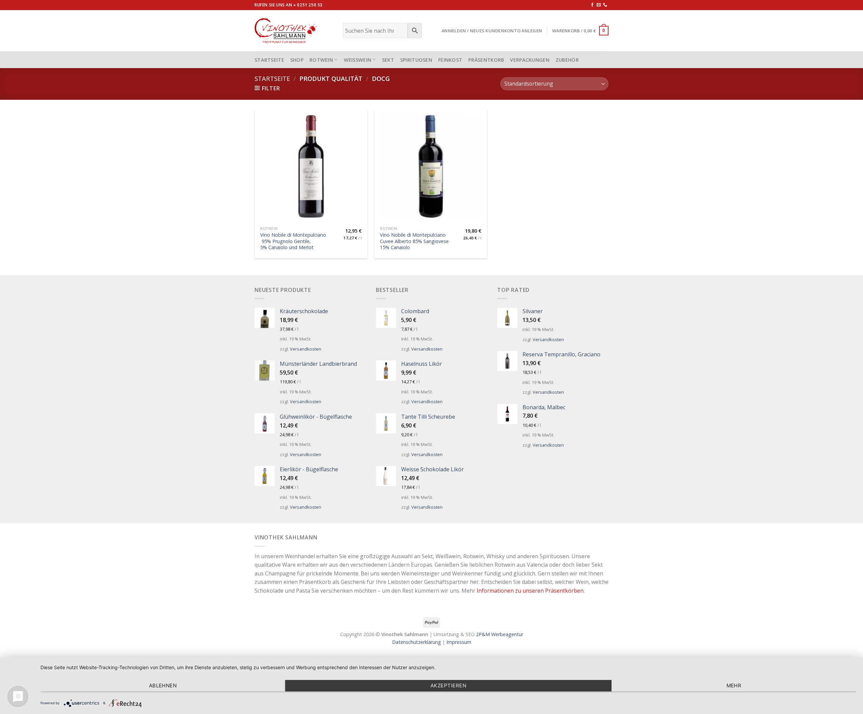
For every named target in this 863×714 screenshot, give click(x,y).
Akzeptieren (448, 685)
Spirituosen (416, 60)
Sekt (388, 60)
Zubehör (567, 60)
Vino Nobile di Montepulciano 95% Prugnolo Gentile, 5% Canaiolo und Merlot (293, 241)
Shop (296, 60)
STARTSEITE (269, 60)
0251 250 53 (310, 5)
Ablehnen (163, 685)
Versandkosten (305, 349)
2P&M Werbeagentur (499, 634)
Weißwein (357, 60)
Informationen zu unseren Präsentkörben (530, 590)
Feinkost (450, 60)
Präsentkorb (486, 60)
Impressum (458, 642)
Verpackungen (529, 60)
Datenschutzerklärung (416, 642)
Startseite (272, 78)
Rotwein (321, 60)
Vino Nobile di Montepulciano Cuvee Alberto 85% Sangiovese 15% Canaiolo (414, 241)
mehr (734, 685)
